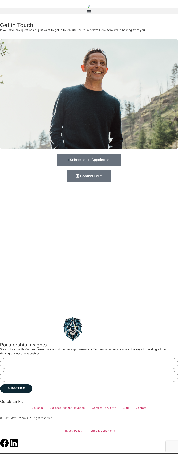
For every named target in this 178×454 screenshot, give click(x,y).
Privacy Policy (72, 430)
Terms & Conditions (102, 430)
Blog (126, 407)
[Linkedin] (14, 443)
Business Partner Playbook (67, 407)
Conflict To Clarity (104, 407)
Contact (141, 407)
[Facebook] (4, 443)
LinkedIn (37, 407)
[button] (89, 11)
